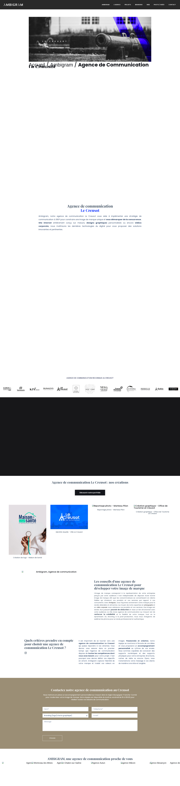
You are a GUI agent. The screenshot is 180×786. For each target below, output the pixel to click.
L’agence (117, 5)
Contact (172, 5)
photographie (148, 605)
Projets (128, 5)
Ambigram (105, 5)
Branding (138, 5)
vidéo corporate (102, 607)
